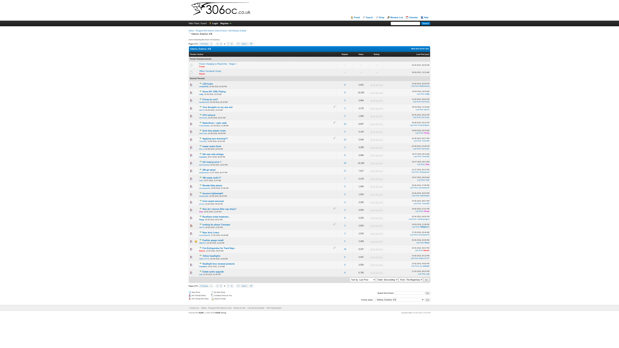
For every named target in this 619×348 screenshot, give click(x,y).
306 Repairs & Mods (237, 31)
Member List (396, 17)
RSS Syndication (274, 308)
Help (426, 17)
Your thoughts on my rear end (217, 107)
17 (345, 171)
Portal (357, 17)
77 (238, 44)
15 (345, 124)
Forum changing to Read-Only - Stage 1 (217, 64)
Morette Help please (212, 185)
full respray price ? (211, 162)
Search (369, 17)
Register (224, 23)
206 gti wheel (209, 170)
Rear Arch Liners (210, 232)
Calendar (413, 17)
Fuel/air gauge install (213, 240)
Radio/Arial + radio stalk (214, 123)
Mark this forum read (420, 49)
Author (200, 54)
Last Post (420, 54)
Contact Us (194, 308)
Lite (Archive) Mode (256, 308)
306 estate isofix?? (211, 178)
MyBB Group (220, 313)
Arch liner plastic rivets (214, 131)
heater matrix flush (211, 146)
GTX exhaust (208, 115)
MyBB (201, 313)
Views (361, 54)
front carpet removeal (213, 201)
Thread (193, 54)
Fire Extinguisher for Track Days (218, 248)
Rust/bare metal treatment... (216, 217)
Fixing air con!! (210, 99)
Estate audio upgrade (213, 272)
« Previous (204, 44)
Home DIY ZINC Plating (214, 91)
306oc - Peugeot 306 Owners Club (216, 308)
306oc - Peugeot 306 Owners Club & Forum (208, 31)
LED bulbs (207, 84)
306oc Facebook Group (210, 71)
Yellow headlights (211, 256)
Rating (376, 54)
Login (215, 23)
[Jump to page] (251, 43)
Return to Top (239, 308)
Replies (345, 54)
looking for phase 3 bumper (216, 224)
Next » (244, 44)
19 (345, 163)
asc (427, 54)
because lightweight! (212, 193)
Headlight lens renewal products (218, 264)
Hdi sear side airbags (213, 154)
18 (345, 249)
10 (345, 139)
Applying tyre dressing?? (215, 138)
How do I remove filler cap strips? (219, 209)
